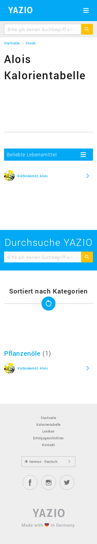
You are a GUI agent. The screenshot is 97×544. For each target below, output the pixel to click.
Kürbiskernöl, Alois (33, 176)
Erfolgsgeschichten (48, 438)
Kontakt (48, 445)
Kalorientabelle (48, 424)
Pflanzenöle (22, 353)
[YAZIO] (18, 10)
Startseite (48, 418)
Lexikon (48, 431)
